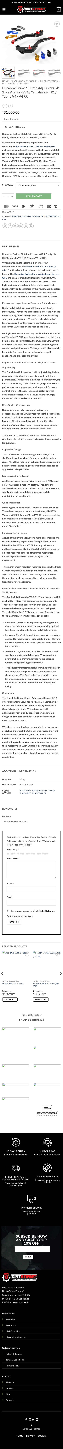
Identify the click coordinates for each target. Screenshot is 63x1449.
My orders (10, 1319)
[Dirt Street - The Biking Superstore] (31, 9)
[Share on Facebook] (10, 225)
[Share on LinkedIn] (31, 225)
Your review (13, 858)
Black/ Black (25, 790)
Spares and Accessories (24, 81)
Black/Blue (36, 790)
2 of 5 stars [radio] (13, 854)
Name (10, 883)
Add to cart (34, 196)
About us (10, 1382)
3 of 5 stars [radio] (20, 854)
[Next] (56, 42)
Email (10, 897)
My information (13, 1331)
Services (9, 1388)
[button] (4, 9)
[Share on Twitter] (15, 225)
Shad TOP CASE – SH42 (13, 983)
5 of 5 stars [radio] (42, 854)
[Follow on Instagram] (30, 1419)
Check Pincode (15, 126)
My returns (11, 1325)
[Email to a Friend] (20, 225)
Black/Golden (48, 790)
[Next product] (4, 106)
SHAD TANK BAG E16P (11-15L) (46, 984)
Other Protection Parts (15, 84)
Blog (8, 1394)
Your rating (12, 849)
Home (5, 81)
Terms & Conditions (15, 1359)
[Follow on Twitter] (33, 1419)
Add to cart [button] (10, 999)
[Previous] (7, 42)
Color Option (7, 185)
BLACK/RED (25, 793)
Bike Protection (49, 81)
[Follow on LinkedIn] (37, 1419)
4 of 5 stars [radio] (30, 854)
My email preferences (15, 1337)
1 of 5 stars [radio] (7, 854)
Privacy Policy (12, 1365)
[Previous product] (10, 106)
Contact (9, 1400)
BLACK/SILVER (39, 793)
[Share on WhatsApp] (4, 225)
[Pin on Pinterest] (26, 225)
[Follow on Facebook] (26, 1419)
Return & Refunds (14, 1354)
